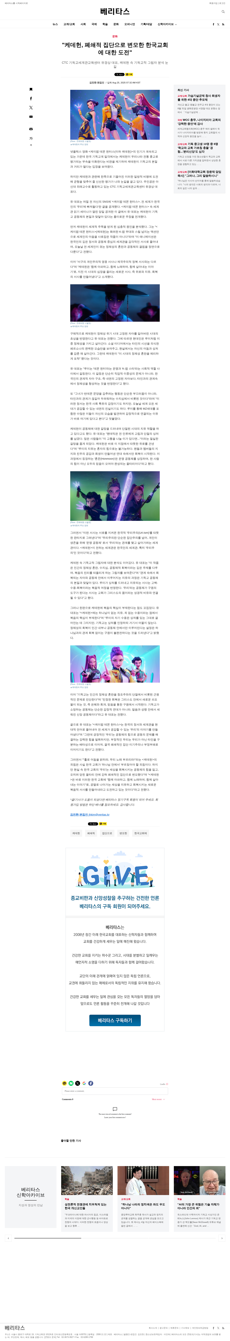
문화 (116, 24)
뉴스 (55, 24)
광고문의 (164, 1328)
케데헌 (76, 833)
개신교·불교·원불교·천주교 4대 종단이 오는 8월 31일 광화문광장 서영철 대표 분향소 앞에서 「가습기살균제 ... (199, 108)
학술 (105, 24)
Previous (8, 1238)
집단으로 (107, 833)
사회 (83, 24)
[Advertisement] (115, 1282)
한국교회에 (140, 833)
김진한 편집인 (97, 82)
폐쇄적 (91, 833)
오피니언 (129, 24)
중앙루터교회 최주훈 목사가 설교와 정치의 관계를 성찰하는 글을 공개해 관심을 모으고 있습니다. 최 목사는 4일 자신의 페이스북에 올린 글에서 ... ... (142, 1220)
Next (221, 1238)
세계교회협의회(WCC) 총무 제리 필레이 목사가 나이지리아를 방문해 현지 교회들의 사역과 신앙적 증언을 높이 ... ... (199, 133)
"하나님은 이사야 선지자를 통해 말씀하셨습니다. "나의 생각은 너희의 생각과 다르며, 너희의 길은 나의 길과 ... (199, 184)
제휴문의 (174, 1328)
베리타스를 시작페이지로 (16, 3)
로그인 (222, 3)
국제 (94, 24)
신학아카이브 (166, 24)
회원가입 (213, 3)
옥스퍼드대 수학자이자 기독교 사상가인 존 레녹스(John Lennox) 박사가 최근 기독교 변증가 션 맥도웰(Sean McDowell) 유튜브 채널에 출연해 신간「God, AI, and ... (199, 1220)
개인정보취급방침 (200, 1328)
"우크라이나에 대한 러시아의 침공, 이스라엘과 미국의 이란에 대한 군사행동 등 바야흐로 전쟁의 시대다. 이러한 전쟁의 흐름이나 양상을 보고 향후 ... (86, 1220)
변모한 (123, 833)
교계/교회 (69, 24)
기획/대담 (146, 24)
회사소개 (153, 1328)
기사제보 (185, 1328)
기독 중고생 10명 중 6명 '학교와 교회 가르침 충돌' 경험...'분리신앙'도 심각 (198, 147)
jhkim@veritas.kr (99, 814)
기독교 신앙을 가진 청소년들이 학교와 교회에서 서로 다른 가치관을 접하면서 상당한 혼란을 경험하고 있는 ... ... (199, 160)
